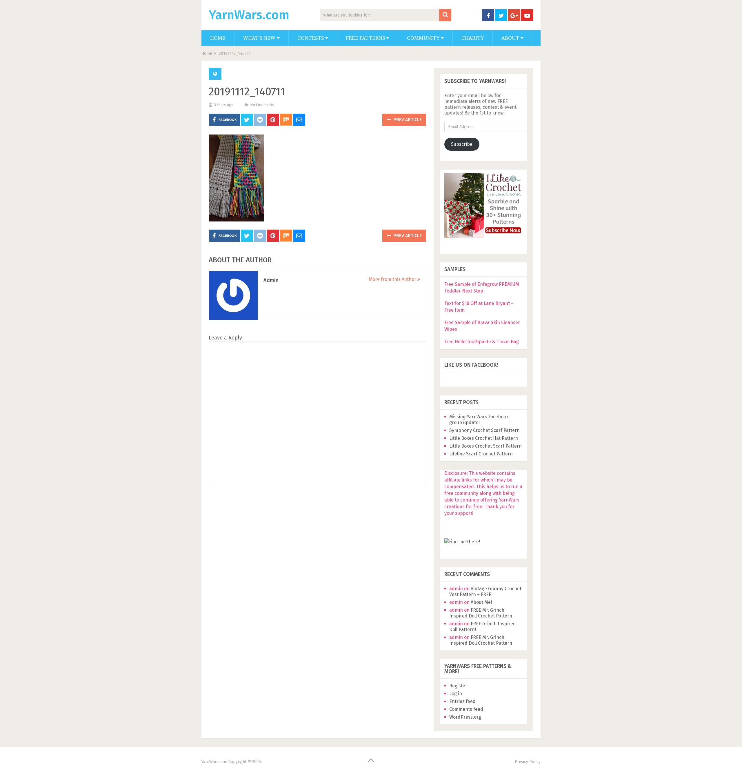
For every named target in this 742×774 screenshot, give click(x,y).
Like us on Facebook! (471, 365)
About (510, 38)
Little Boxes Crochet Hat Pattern (483, 438)
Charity (472, 38)
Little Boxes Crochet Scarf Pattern (485, 446)
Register (458, 685)
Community (423, 38)
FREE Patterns (365, 38)
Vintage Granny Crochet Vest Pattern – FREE (485, 591)
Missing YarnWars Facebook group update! (479, 419)
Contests (310, 38)
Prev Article (407, 119)
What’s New (259, 38)
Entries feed (462, 701)
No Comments (262, 105)
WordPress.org (465, 717)
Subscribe (461, 144)
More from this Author (393, 279)
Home (217, 38)
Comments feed (466, 709)
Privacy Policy (528, 761)
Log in (455, 693)
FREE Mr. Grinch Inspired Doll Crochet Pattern (480, 613)
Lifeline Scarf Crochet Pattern (481, 454)
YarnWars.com (249, 15)
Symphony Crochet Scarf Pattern (485, 430)
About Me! (481, 602)
